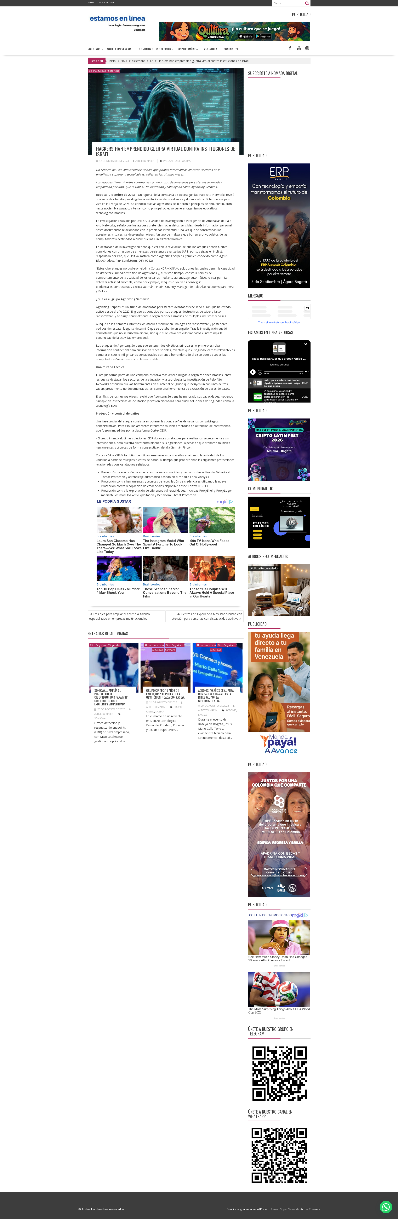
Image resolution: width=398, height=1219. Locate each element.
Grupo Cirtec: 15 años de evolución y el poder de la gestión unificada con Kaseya (165, 693)
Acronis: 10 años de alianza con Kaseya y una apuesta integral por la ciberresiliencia (216, 695)
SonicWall (101, 718)
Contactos (230, 49)
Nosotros (94, 49)
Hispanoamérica (187, 49)
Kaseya (159, 711)
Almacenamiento (154, 645)
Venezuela (210, 49)
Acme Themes (310, 1209)
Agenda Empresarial (120, 49)
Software (170, 649)
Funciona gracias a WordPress (247, 1209)
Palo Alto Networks (177, 161)
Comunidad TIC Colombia (155, 49)
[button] (386, 1207)
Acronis (231, 710)
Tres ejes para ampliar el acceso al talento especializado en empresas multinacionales (119, 616)
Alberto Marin (144, 161)
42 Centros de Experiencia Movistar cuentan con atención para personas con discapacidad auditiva (207, 616)
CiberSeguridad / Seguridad (104, 70)
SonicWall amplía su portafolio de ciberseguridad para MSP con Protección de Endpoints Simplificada (111, 697)
